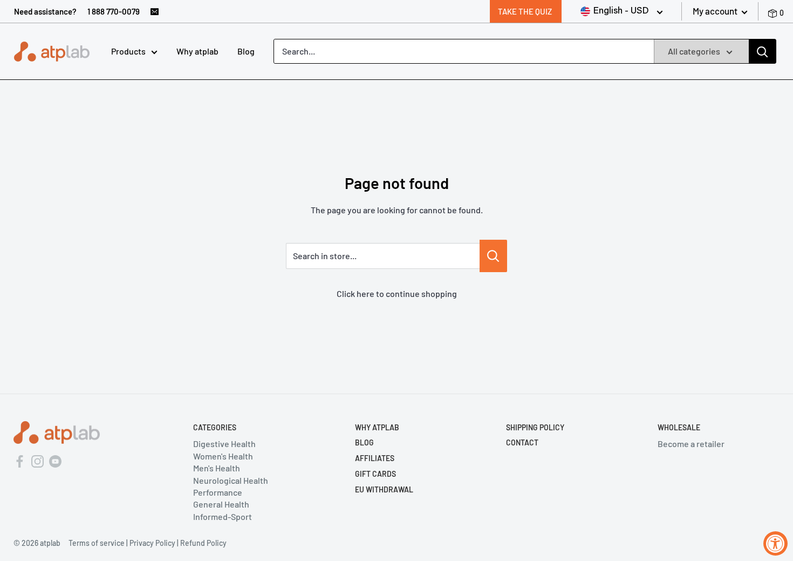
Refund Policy (203, 543)
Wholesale (679, 427)
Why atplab (197, 51)
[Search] (762, 51)
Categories (214, 427)
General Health (221, 504)
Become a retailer (691, 443)
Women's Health (223, 456)
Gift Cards (375, 473)
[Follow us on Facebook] (19, 460)
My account (716, 10)
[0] (774, 11)
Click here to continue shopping (397, 293)
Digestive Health (224, 443)
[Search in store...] (493, 256)
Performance (217, 492)
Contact (522, 442)
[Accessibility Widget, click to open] (775, 543)
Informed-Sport (222, 516)
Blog (246, 51)
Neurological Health (230, 480)
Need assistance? (45, 11)
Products (128, 51)
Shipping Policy (535, 427)
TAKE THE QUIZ (525, 11)
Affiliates (374, 458)
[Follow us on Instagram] (37, 460)
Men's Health (216, 468)
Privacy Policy (152, 543)
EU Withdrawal (384, 489)
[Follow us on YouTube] (55, 460)
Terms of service (97, 543)
